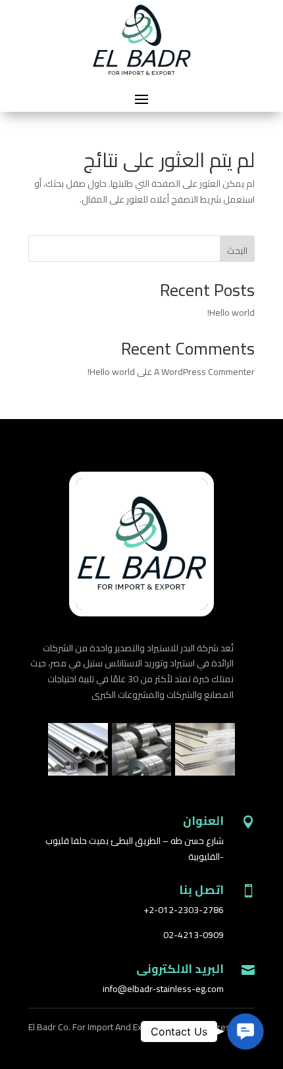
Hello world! (231, 312)
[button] (245, 1031)
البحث (237, 250)
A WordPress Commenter (204, 371)
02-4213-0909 (193, 934)
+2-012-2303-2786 (183, 909)
